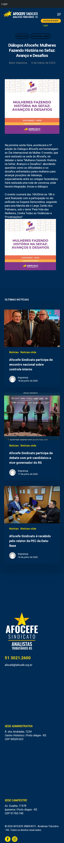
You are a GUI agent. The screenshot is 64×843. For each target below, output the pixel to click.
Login (45, 25)
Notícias (22, 36)
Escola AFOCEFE (50, 21)
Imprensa (21, 62)
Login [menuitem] (4, 3)
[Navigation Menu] (59, 14)
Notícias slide (40, 36)
